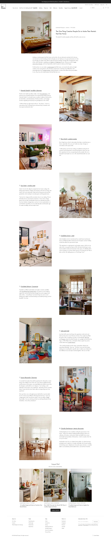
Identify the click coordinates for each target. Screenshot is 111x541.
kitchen (52, 62)
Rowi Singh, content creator (69, 139)
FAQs (46, 521)
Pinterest (63, 524)
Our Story (14, 521)
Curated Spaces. (71, 342)
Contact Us (47, 523)
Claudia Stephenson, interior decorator (72, 428)
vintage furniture (46, 70)
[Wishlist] (106, 8)
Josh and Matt (65, 331)
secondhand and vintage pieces (28, 291)
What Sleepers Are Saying (17, 524)
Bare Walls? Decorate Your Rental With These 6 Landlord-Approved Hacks (55, 506)
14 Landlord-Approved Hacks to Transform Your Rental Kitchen (31, 506)
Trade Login (31, 523)
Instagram (64, 523)
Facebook (64, 521)
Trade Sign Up (31, 521)
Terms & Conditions (49, 530)
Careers (13, 523)
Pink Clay (87, 337)
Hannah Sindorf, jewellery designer (31, 90)
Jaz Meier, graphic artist (28, 185)
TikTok (63, 528)
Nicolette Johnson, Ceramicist (29, 286)
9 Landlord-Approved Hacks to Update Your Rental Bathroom (79, 506)
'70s (30, 189)
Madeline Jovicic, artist (67, 236)
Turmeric (63, 339)
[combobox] (96, 7)
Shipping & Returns (49, 526)
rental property (50, 67)
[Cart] (108, 8)
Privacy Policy (48, 532)
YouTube (63, 526)
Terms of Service (86, 525)
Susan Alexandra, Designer (29, 377)
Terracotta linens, (44, 94)
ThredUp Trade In (48, 528)
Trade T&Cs (31, 526)
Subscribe (96, 521)
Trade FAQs (31, 524)
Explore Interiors (55, 510)
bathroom (58, 62)
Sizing (46, 524)
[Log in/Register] (103, 8)
